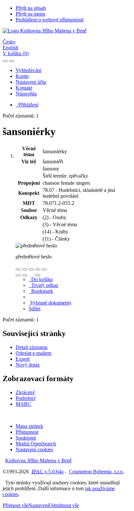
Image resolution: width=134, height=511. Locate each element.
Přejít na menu (30, 14)
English (10, 47)
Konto (22, 76)
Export (23, 359)
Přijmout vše (15, 505)
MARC (23, 404)
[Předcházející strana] (31, 275)
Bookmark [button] (41, 291)
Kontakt (24, 88)
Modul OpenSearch (36, 443)
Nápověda (26, 93)
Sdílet (34, 308)
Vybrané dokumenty (50, 302)
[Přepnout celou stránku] (37, 269)
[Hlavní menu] (11, 61)
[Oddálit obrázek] (24, 269)
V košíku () (16, 53)
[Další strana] (37, 275)
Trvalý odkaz (43, 285)
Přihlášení (27, 104)
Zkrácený (25, 392)
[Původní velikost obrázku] (31, 269)
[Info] (44, 269)
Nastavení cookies (34, 449)
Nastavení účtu (31, 82)
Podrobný (26, 398)
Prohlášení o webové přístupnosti (50, 19)
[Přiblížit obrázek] (18, 269)
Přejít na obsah (31, 8)
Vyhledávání (28, 70)
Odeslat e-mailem (33, 353)
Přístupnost (27, 432)
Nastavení (38, 505)
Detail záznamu (31, 347)
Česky (9, 41)
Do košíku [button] (41, 279)
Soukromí (26, 438)
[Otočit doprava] (24, 275)
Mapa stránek (29, 426)
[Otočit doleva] (18, 275)
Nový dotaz (28, 365)
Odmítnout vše (64, 505)
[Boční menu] (5, 61)
